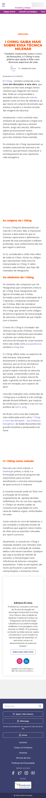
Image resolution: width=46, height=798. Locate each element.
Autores (23, 742)
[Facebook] (13, 773)
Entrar (24, 735)
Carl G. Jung (21, 407)
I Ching (8, 81)
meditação (8, 471)
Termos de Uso (23, 758)
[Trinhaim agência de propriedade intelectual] (23, 788)
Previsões (23, 34)
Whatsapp (24, 721)
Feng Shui (19, 347)
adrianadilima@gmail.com (27, 669)
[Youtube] (33, 773)
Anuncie (23, 753)
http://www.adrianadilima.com (25, 671)
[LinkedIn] (26, 661)
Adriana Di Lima (29, 68)
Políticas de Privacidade (23, 763)
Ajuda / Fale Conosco (24, 714)
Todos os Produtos (23, 748)
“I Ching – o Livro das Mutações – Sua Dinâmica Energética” (22, 420)
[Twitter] (20, 773)
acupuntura (34, 343)
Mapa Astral (9, 12)
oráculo (33, 97)
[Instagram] (20, 661)
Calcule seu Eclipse (28, 12)
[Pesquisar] (39, 706)
